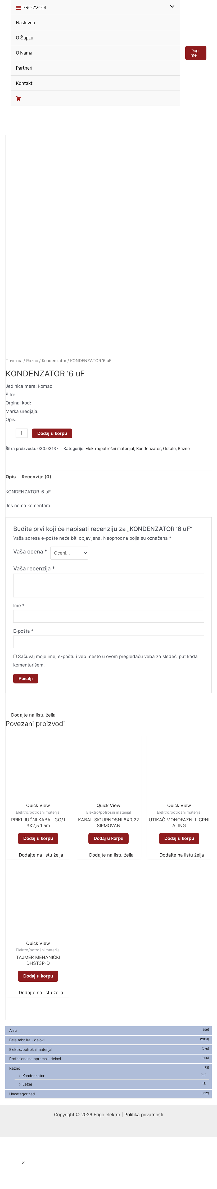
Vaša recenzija (34, 568)
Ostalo (169, 448)
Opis (11, 476)
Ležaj (27, 1084)
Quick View (38, 805)
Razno (14, 1068)
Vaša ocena (30, 551)
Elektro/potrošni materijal (30, 1049)
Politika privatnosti (143, 1114)
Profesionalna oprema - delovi (35, 1058)
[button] (31, 715)
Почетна (14, 360)
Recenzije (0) (36, 476)
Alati (13, 1030)
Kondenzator (33, 1075)
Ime (19, 605)
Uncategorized (22, 1094)
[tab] (11, 477)
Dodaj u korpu (52, 433)
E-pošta (23, 631)
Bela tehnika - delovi (26, 1040)
